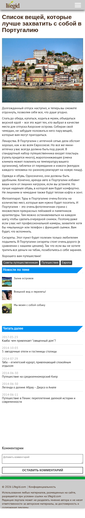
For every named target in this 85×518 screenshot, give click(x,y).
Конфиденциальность (42, 487)
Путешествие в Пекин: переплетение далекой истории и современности (38, 400)
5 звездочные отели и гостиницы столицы (29, 351)
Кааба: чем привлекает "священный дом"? (29, 341)
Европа (66, 263)
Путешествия (50, 263)
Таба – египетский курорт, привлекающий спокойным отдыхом (36, 364)
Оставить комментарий (42, 470)
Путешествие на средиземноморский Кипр (30, 376)
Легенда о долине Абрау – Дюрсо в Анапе (29, 387)
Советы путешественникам (20, 263)
